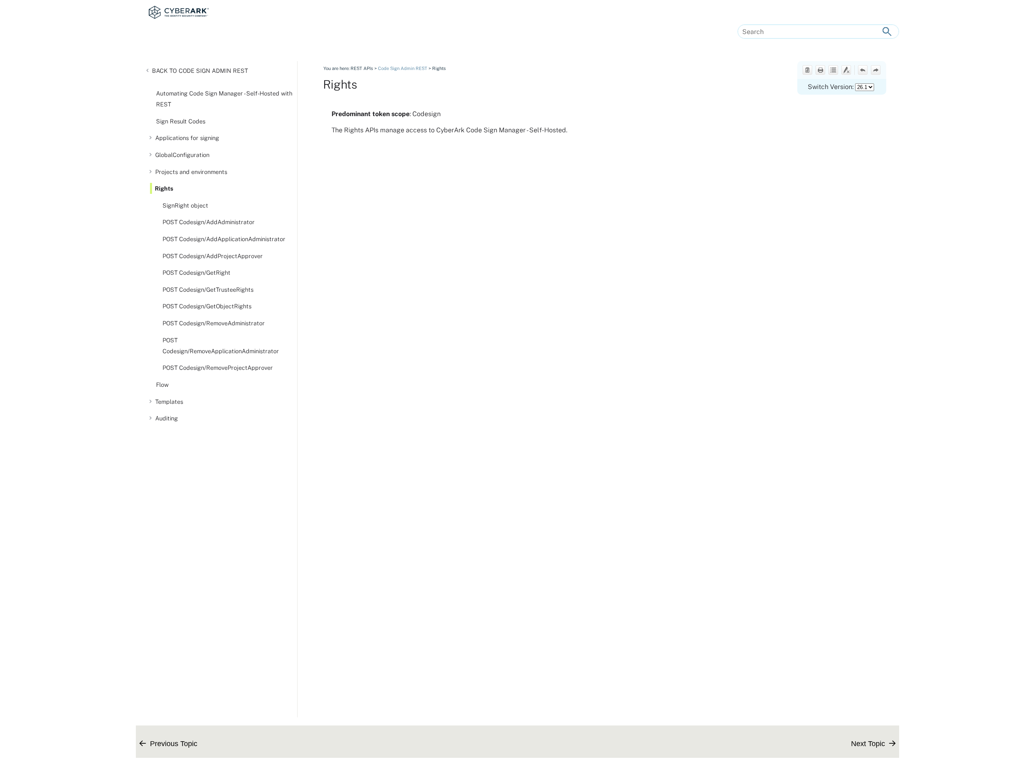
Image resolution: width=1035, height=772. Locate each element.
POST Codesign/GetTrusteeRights (208, 289)
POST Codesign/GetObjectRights (207, 306)
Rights (164, 188)
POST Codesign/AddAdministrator (209, 221)
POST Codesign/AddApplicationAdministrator (224, 238)
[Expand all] (833, 70)
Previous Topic (173, 743)
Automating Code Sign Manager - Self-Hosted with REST (224, 99)
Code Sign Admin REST (213, 70)
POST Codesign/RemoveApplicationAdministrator (221, 345)
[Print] (820, 70)
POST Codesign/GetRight (196, 272)
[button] (887, 31)
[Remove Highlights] (846, 70)
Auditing (166, 418)
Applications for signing (187, 137)
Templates (169, 401)
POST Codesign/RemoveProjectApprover (218, 367)
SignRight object (185, 205)
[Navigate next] (876, 70)
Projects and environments (191, 171)
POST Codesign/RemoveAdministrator (214, 323)
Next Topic (868, 743)
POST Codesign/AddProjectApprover (213, 255)
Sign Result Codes (180, 121)
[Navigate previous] (863, 70)
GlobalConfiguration (182, 154)
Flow (162, 384)
